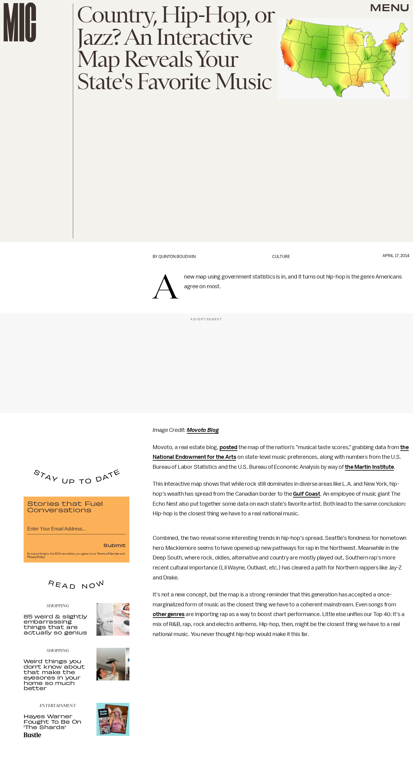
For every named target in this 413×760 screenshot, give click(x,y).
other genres (168, 614)
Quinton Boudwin (177, 256)
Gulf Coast (306, 494)
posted (228, 447)
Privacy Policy (36, 557)
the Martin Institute (369, 467)
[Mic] (20, 22)
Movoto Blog (203, 430)
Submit (114, 545)
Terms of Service (108, 553)
